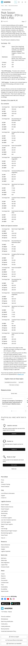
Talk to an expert (15, 636)
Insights (3, 549)
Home (2, 5)
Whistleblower (4, 619)
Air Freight (3, 515)
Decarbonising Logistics (6, 533)
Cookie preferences (5, 626)
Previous (2, 411)
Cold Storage (4, 528)
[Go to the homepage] (7, 609)
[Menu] (25, 2)
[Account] (22, 2)
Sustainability (4, 587)
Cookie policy (4, 624)
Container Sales (4, 582)
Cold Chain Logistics (6, 522)
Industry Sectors (5, 547)
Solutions (14, 433)
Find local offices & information (15, 640)
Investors (3, 578)
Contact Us (3, 497)
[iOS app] (5, 603)
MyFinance (3, 558)
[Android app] (15, 603)
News (6, 5)
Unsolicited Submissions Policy (8, 631)
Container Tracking (5, 484)
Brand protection (5, 629)
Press (2, 584)
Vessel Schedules (5, 486)
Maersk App (4, 560)
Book (2, 482)
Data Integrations (5, 562)
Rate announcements (13, 5)
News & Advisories (5, 544)
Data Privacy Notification (7, 621)
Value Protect (4, 535)
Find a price (14, 465)
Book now (14, 469)
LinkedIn (2, 599)
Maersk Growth (4, 591)
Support (18, 2)
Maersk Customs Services (7, 506)
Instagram (14, 599)
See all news (14, 393)
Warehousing (4, 513)
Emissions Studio (5, 567)
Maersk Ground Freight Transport (9, 530)
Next (25, 411)
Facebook (5, 599)
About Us (3, 576)
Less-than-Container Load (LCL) (8, 520)
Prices (2, 480)
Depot (2, 526)
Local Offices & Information (8, 493)
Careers (3, 573)
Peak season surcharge (14, 385)
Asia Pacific (21, 382)
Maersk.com (21, 374)
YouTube (8, 599)
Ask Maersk (15, 2)
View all (3, 538)
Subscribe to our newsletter (14, 643)
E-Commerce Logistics (6, 517)
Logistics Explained (5, 551)
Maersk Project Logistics (7, 524)
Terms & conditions (5, 616)
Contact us (14, 449)
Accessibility (4, 589)
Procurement (4, 580)
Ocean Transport (5, 504)
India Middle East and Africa (10, 382)
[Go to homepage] (6, 2)
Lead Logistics (4, 511)
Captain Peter (4, 564)
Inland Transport (5, 509)
